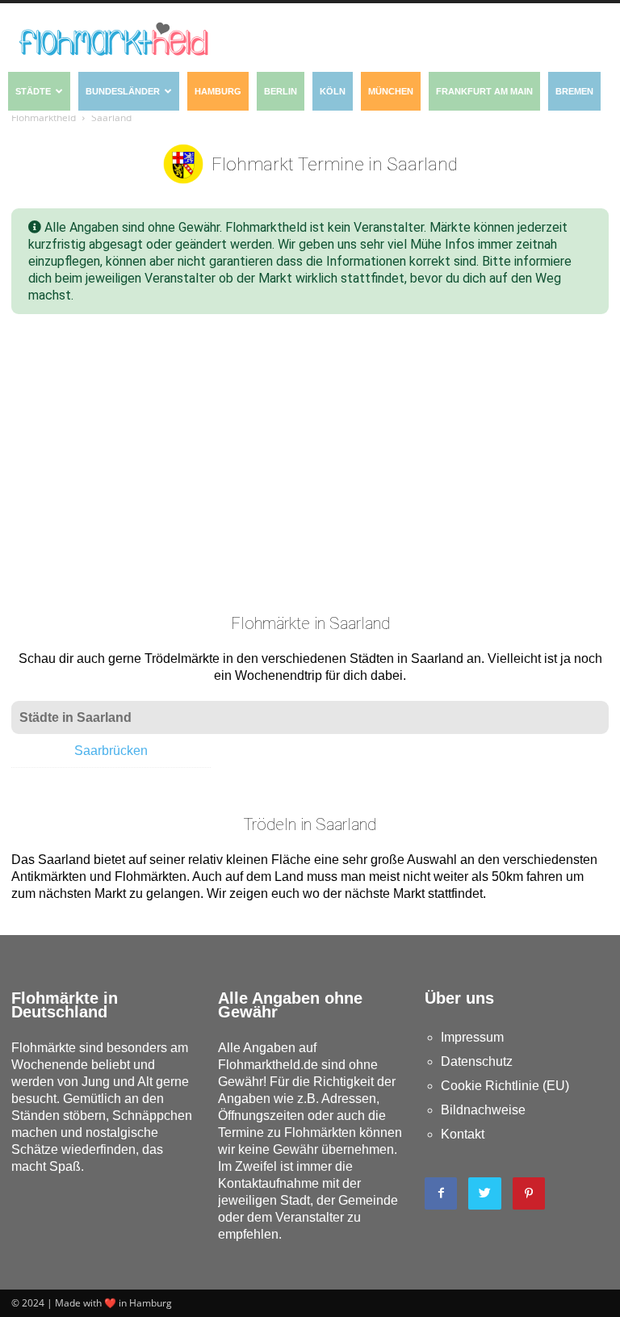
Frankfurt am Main (484, 91)
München (390, 91)
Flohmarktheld (43, 117)
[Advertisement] (310, 451)
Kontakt (462, 1134)
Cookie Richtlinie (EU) (505, 1086)
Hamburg (218, 91)
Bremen (574, 91)
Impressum (472, 1037)
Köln (333, 91)
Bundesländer (123, 91)
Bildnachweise (483, 1110)
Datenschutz (477, 1061)
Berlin (280, 91)
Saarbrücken (111, 750)
